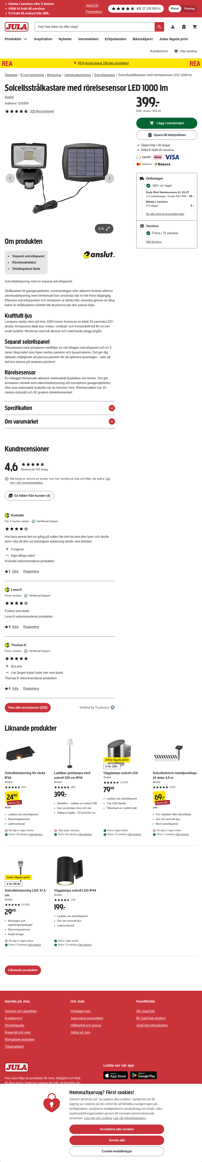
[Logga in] (173, 27)
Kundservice (159, 51)
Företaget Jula (80, 1011)
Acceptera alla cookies (117, 1129)
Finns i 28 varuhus (25, 834)
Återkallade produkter (20, 1039)
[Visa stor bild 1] (60, 178)
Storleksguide (14, 1025)
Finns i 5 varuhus (25, 944)
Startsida (11, 75)
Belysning (54, 75)
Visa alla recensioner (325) (27, 707)
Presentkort (94, 11)
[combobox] (99, 27)
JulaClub (92, 5)
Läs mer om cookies (98, 1118)
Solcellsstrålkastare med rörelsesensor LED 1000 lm (155, 75)
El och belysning (32, 75)
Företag (189, 8)
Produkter (13, 39)
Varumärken (88, 39)
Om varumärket (21, 421)
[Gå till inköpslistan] (184, 27)
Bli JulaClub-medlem (151, 1018)
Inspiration (43, 39)
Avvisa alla (117, 1140)
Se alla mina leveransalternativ (165, 213)
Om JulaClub (145, 1011)
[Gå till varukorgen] (195, 27)
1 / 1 (101, 228)
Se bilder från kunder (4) (32, 495)
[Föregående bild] (10, 178)
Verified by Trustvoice (94, 707)
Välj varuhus (188, 51)
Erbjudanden (115, 39)
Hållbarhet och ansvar (85, 1025)
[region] (101, 1123)
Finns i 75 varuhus (124, 834)
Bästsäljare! (143, 39)
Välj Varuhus (154, 241)
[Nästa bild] (109, 178)
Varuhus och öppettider (21, 1011)
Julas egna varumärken (86, 1018)
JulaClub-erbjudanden (152, 1025)
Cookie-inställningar (117, 1151)
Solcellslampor (104, 75)
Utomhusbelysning (78, 75)
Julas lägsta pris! (173, 39)
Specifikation (18, 408)
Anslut (9, 97)
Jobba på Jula (80, 1032)
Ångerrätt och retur (18, 1032)
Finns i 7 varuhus (173, 834)
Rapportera (31, 571)
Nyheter (65, 39)
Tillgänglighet (14, 1046)
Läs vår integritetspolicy (129, 1118)
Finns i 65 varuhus (75, 834)
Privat (175, 8)
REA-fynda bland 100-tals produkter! (103, 63)
